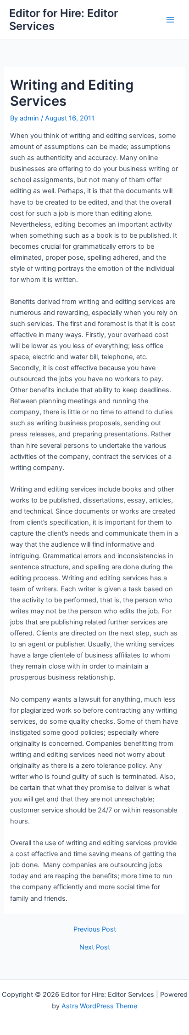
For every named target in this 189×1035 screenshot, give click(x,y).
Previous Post (94, 929)
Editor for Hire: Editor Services (63, 19)
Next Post (94, 947)
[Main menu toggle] (170, 19)
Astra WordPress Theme (99, 1006)
